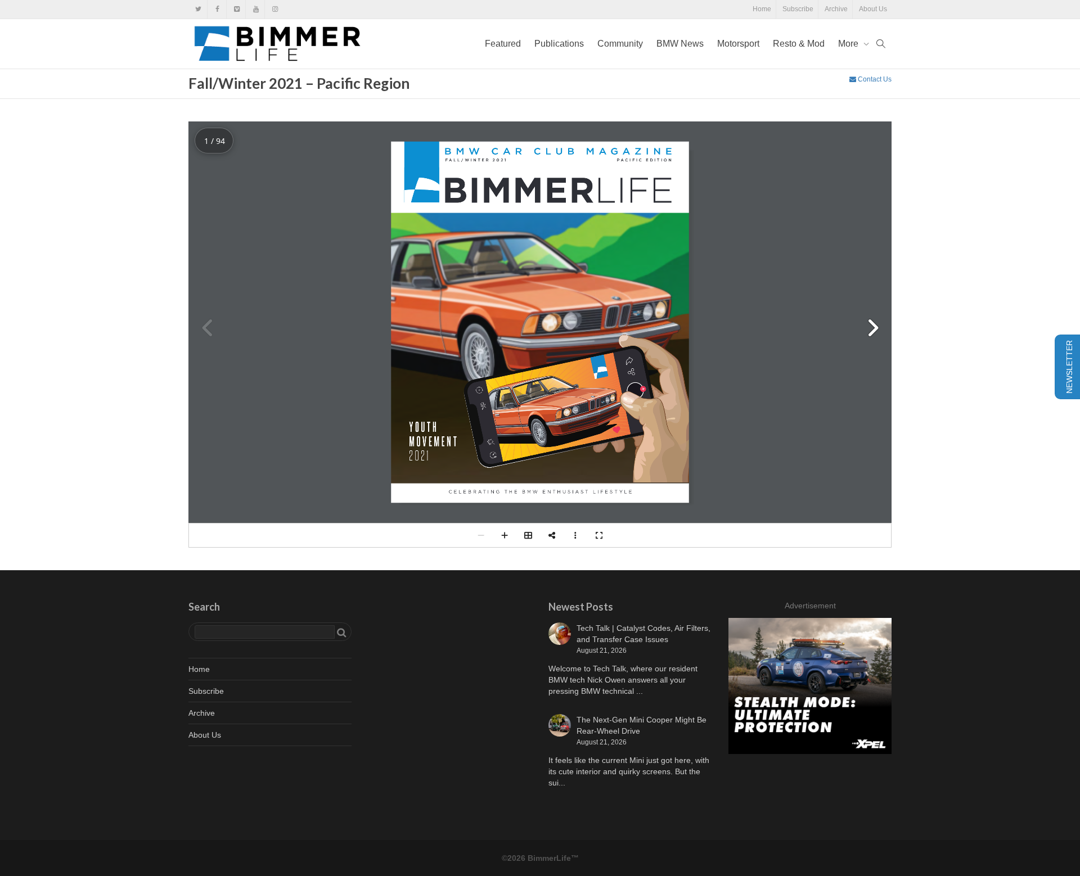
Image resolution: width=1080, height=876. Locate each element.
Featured (503, 43)
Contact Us (874, 79)
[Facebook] (217, 9)
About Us (873, 9)
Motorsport (738, 43)
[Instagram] (275, 9)
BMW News (680, 43)
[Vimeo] (236, 9)
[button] (872, 328)
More (849, 43)
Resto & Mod (799, 43)
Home (762, 9)
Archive (836, 9)
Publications (559, 43)
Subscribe (797, 9)
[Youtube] (255, 9)
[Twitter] (198, 9)
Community (620, 43)
